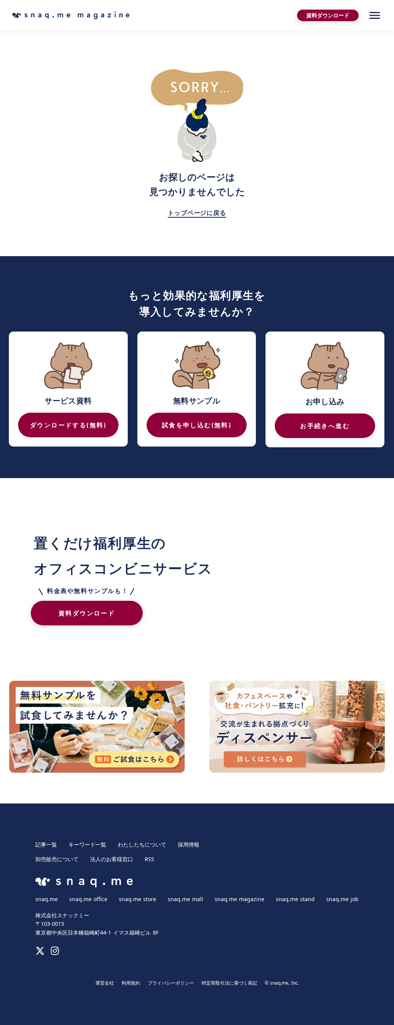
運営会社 (104, 983)
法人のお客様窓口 (111, 859)
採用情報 (188, 844)
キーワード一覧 (87, 844)
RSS (149, 859)
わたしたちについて (142, 844)
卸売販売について (56, 859)
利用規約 (131, 983)
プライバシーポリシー (171, 983)
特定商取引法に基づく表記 (229, 983)
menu (375, 15)
